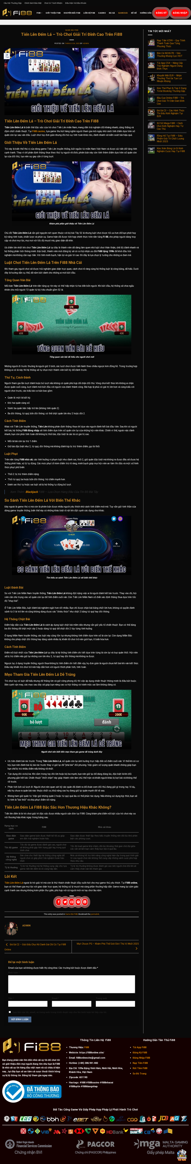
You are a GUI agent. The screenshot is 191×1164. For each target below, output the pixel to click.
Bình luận (14, 972)
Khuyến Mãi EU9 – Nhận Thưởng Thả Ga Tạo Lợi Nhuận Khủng (169, 78)
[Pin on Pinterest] (78, 902)
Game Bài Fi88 (71, 30)
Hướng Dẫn (145, 13)
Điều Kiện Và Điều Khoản (75, 3)
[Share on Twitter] (65, 902)
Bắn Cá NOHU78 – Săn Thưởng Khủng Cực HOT (169, 54)
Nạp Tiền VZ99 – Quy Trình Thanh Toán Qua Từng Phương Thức (171, 43)
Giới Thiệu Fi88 (53, 13)
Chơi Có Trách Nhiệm (53, 3)
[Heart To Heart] (17, 12)
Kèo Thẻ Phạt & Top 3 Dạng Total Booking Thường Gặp (171, 89)
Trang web (101, 998)
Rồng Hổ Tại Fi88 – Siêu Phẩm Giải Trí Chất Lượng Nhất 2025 (170, 138)
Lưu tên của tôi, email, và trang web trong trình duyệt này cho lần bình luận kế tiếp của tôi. (60, 1012)
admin (86, 43)
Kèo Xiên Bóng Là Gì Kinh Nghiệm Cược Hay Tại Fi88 (171, 150)
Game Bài (123, 13)
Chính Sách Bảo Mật (32, 3)
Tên (11, 998)
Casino (102, 13)
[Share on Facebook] (59, 902)
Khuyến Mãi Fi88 (72, 13)
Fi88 (38, 13)
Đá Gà (112, 13)
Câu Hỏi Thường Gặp (13, 3)
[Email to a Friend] (72, 902)
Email (55, 998)
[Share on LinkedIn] (85, 902)
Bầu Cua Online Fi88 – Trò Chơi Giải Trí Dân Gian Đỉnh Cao (170, 100)
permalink (95, 914)
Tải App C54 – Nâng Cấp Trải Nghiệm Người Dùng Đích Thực (170, 66)
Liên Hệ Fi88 (89, 13)
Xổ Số (134, 13)
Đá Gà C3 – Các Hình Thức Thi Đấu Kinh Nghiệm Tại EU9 (170, 113)
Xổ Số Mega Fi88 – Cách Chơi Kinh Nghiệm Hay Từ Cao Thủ (170, 126)
